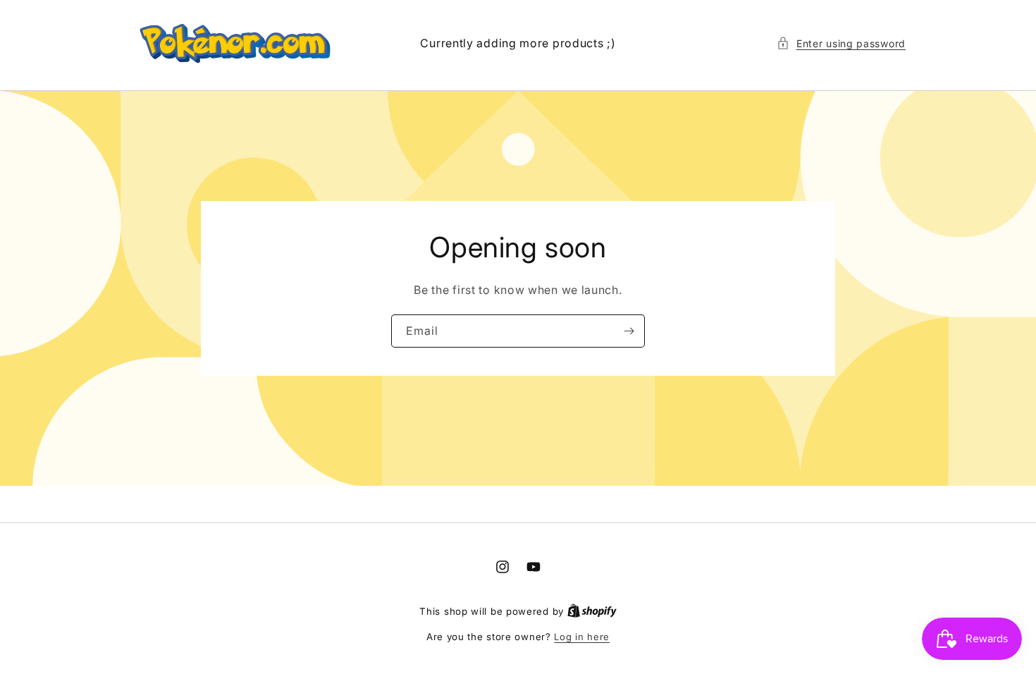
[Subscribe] (628, 331)
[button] (841, 43)
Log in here (582, 636)
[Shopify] (592, 611)
